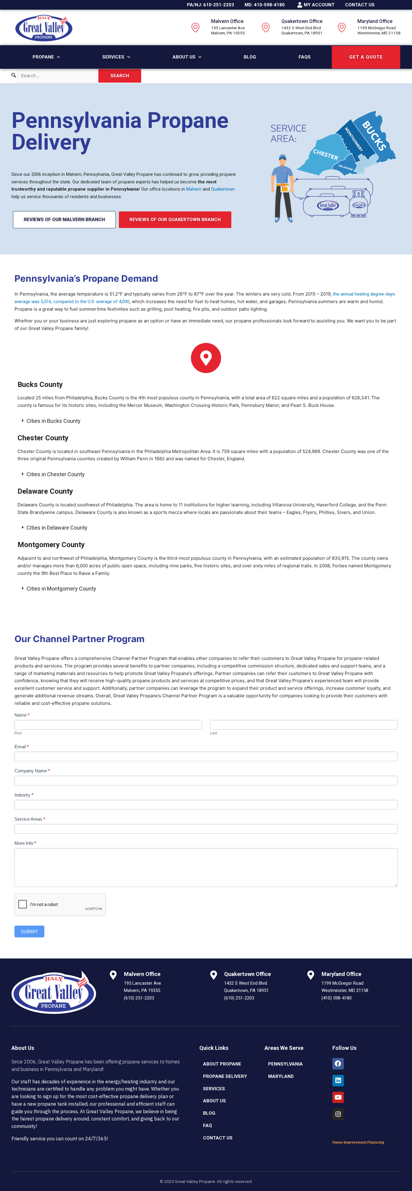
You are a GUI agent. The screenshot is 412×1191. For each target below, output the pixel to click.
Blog (250, 57)
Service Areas (29, 819)
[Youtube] (338, 1097)
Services (113, 57)
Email (21, 746)
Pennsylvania (285, 1064)
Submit (29, 931)
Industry (23, 794)
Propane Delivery (225, 1076)
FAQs (305, 57)
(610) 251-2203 (139, 998)
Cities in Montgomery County (61, 588)
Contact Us (218, 1138)
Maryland (281, 1076)
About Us (184, 57)
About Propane (222, 1064)
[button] (206, 421)
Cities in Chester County (56, 474)
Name (22, 714)
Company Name (32, 770)
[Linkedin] (338, 1080)
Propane (43, 57)
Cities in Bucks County (54, 421)
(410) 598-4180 (337, 998)
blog (209, 1113)
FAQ (207, 1125)
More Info (25, 843)
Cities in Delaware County (57, 527)
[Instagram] (338, 1114)
